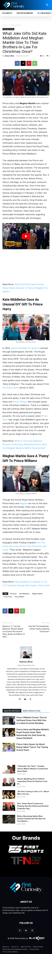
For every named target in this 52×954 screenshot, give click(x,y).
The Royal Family (15, 25)
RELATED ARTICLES (12, 711)
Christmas (13, 594)
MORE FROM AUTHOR (31, 711)
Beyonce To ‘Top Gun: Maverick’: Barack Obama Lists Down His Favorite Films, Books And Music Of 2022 (14, 631)
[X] (23, 63)
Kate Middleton (24, 594)
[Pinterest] (28, 63)
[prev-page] (5, 722)
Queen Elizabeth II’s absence (25, 348)
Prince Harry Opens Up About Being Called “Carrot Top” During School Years (32, 747)
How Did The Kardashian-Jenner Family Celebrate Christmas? (38, 629)
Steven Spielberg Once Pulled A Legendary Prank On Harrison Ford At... (32, 781)
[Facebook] (17, 63)
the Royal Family (11, 387)
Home (5, 25)
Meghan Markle (37, 594)
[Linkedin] (26, 699)
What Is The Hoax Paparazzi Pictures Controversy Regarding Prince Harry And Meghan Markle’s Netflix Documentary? (25, 444)
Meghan (24, 503)
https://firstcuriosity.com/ (26, 665)
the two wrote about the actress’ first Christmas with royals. (25, 546)
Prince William (20, 401)
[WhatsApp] (34, 63)
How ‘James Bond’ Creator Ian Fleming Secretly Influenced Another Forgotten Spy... (33, 805)
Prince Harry (8, 597)
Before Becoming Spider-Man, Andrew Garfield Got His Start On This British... (31, 818)
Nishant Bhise (9, 56)
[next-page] (9, 722)
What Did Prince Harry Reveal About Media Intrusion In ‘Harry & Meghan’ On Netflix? (25, 288)
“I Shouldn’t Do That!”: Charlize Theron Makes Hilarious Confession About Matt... (32, 768)
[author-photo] (26, 658)
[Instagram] (21, 699)
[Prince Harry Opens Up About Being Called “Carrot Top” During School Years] (9, 747)
